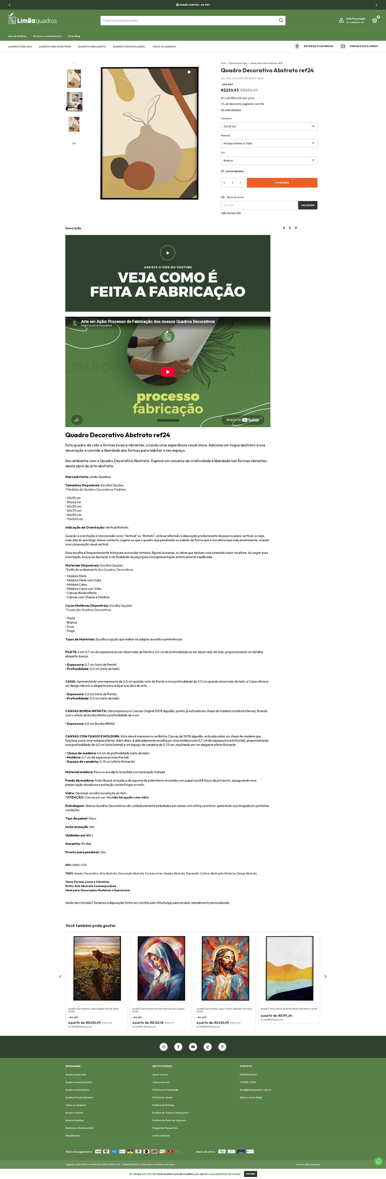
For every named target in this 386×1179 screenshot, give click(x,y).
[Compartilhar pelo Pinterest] (296, 228)
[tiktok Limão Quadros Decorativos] (208, 1047)
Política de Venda (162, 1097)
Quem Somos (160, 1074)
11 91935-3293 (248, 1082)
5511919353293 (248, 1074)
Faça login (358, 18)
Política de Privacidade (165, 1090)
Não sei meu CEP (231, 213)
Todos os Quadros (164, 46)
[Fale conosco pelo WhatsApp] (378, 1161)
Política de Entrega (163, 1105)
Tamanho (226, 118)
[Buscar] (280, 20)
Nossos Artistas (74, 1113)
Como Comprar (160, 1135)
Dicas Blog (74, 36)
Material (225, 135)
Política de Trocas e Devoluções (170, 1113)
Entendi (250, 1173)
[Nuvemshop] (308, 1165)
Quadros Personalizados (129, 46)
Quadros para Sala (20, 46)
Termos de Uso (160, 1082)
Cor (223, 152)
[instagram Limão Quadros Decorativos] (164, 1047)
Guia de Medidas (17, 36)
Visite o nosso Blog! (251, 1097)
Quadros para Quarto (92, 46)
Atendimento (72, 1135)
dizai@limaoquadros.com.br (255, 1090)
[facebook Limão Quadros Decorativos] (178, 1047)
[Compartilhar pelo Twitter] (289, 228)
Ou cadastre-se (355, 22)
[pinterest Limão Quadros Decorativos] (222, 1047)
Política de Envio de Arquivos (169, 1120)
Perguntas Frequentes (165, 1128)
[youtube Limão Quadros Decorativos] (193, 1047)
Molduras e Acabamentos (47, 36)
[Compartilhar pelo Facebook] (284, 228)
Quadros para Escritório (55, 46)
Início (223, 63)
